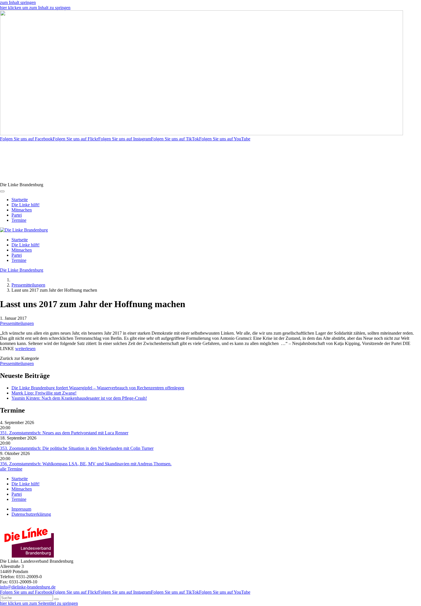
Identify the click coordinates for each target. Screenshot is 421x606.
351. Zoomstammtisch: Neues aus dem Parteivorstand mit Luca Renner (64, 432)
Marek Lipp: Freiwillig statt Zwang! (43, 393)
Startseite (19, 199)
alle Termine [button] (11, 468)
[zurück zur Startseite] (24, 230)
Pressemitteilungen (28, 285)
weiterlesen (25, 348)
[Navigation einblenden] (2, 191)
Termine (18, 220)
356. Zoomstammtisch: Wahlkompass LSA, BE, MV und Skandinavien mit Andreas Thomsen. (86, 463)
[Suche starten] (56, 599)
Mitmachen (21, 209)
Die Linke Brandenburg (21, 270)
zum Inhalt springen (18, 2)
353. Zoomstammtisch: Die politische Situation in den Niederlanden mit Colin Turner (77, 448)
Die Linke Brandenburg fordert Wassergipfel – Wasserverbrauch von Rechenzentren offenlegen (97, 387)
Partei (16, 215)
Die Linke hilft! (25, 204)
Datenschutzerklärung (31, 514)
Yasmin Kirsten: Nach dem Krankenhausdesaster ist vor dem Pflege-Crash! (79, 398)
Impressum (21, 509)
